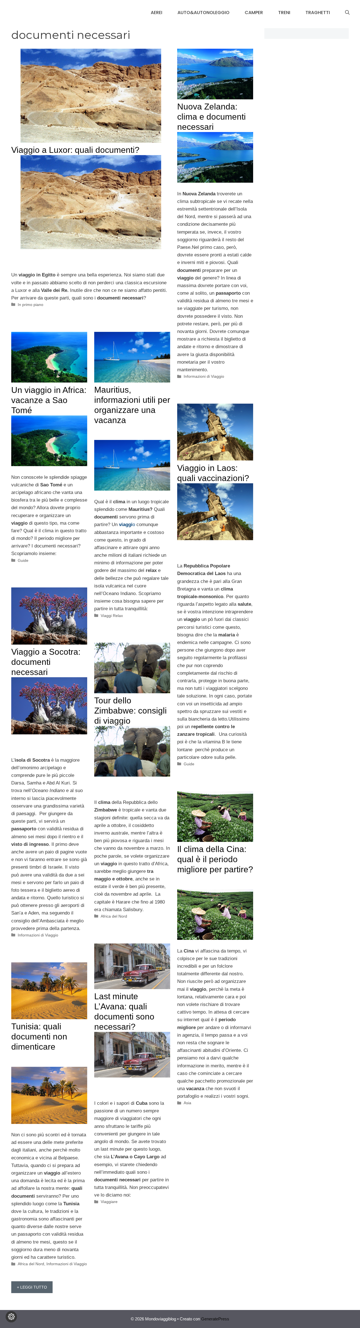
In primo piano (30, 304)
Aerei (156, 12)
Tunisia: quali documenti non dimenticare (39, 1036)
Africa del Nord (114, 916)
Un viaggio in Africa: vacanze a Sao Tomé (48, 400)
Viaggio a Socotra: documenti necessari (45, 662)
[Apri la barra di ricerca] (347, 13)
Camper (254, 12)
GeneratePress (215, 1318)
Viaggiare (109, 1201)
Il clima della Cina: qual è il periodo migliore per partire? (215, 859)
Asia (187, 1103)
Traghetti (317, 12)
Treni (284, 12)
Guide (23, 560)
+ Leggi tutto (32, 1287)
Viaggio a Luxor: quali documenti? (75, 150)
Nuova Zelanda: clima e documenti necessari (211, 116)
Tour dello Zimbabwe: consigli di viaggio (130, 710)
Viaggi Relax (112, 615)
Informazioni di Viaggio (204, 376)
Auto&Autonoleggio (203, 12)
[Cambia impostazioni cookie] (11, 1316)
